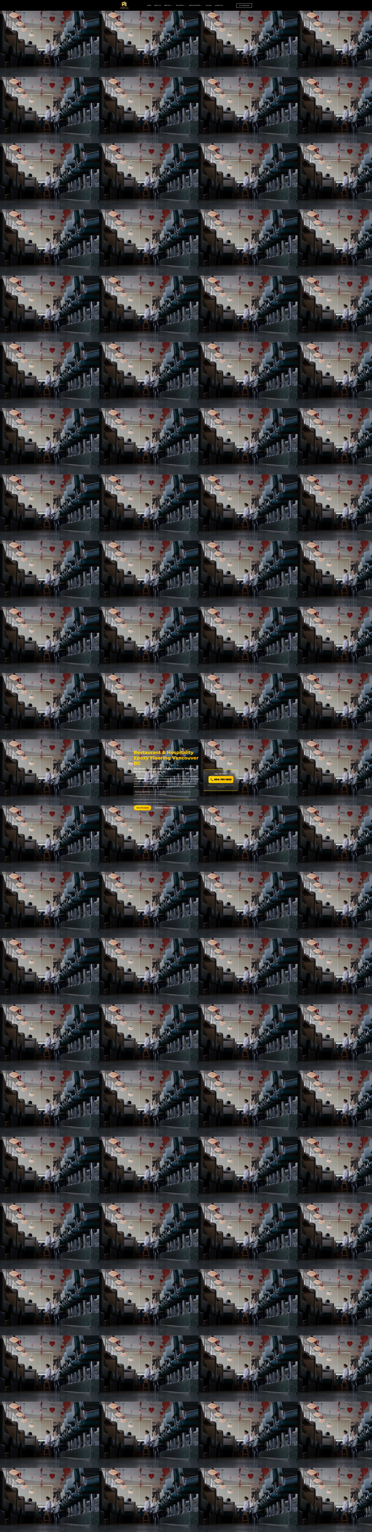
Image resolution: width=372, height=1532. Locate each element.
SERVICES (167, 5)
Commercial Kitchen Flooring (178, 800)
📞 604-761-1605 (221, 779)
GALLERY (209, 5)
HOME (149, 5)
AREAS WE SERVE (194, 5)
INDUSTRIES (180, 5)
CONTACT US (219, 5)
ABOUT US (157, 5)
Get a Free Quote (142, 808)
